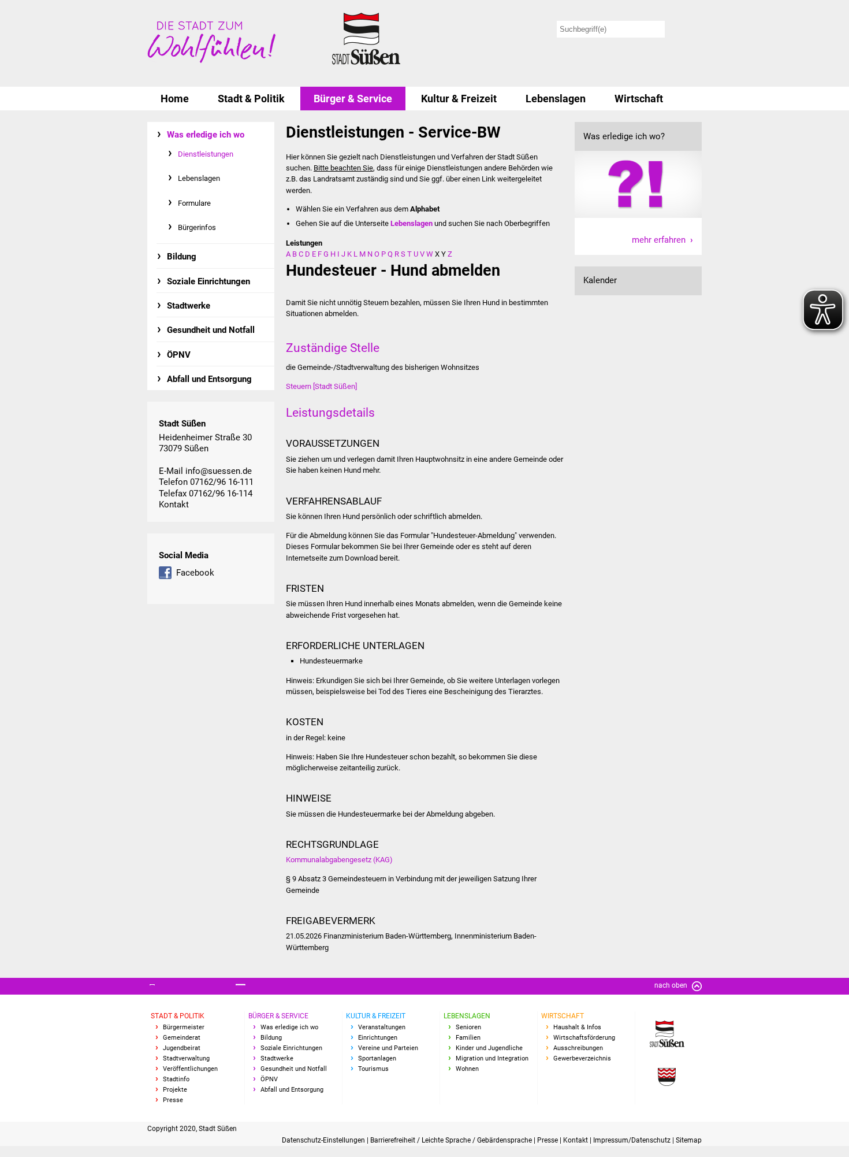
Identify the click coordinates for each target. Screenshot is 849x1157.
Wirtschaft (639, 98)
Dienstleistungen (205, 154)
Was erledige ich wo (205, 134)
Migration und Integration (492, 1058)
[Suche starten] (685, 29)
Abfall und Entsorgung (209, 379)
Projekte (175, 1089)
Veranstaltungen (381, 1027)
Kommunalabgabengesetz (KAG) (339, 859)
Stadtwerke (188, 306)
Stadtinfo (176, 1079)
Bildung (181, 256)
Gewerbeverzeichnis (582, 1058)
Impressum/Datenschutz (632, 1140)
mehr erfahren (659, 240)
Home (175, 98)
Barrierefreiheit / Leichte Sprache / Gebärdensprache (452, 1140)
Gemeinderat (181, 1037)
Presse (173, 1100)
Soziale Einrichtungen (208, 281)
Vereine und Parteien (388, 1048)
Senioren (468, 1027)
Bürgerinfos (197, 227)
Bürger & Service (353, 98)
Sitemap (689, 1140)
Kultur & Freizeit (459, 98)
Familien (468, 1037)
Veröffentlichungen (190, 1069)
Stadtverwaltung (186, 1058)
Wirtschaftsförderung (584, 1037)
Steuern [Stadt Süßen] (321, 386)
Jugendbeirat (181, 1048)
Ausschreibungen (578, 1048)
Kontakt (174, 504)
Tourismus (373, 1069)
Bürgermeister (183, 1027)
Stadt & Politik (251, 98)
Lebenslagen (556, 98)
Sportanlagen (377, 1058)
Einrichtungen (377, 1037)
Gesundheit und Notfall (211, 330)
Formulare (194, 203)
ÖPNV (179, 355)
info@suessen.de (218, 471)
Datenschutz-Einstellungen (324, 1140)
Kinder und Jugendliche (489, 1048)
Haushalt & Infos (577, 1027)
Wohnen (467, 1069)
